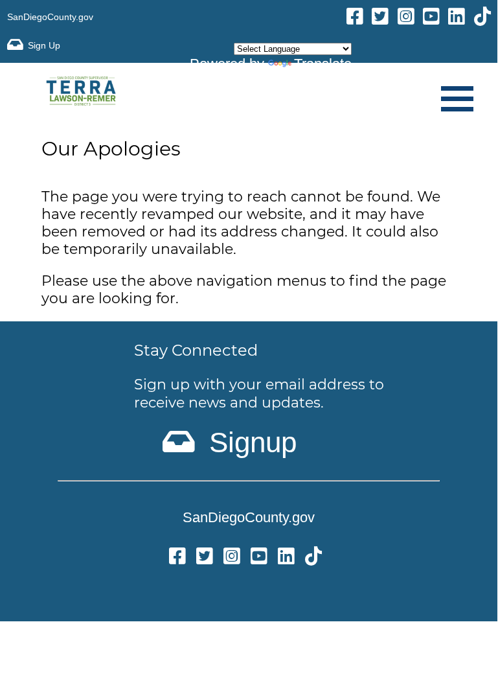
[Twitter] (204, 558)
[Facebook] (354, 18)
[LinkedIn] (456, 18)
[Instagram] (406, 18)
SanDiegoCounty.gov (50, 17)
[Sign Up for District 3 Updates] (33, 45)
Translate (323, 64)
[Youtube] (431, 18)
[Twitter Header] (380, 18)
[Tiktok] (482, 18)
